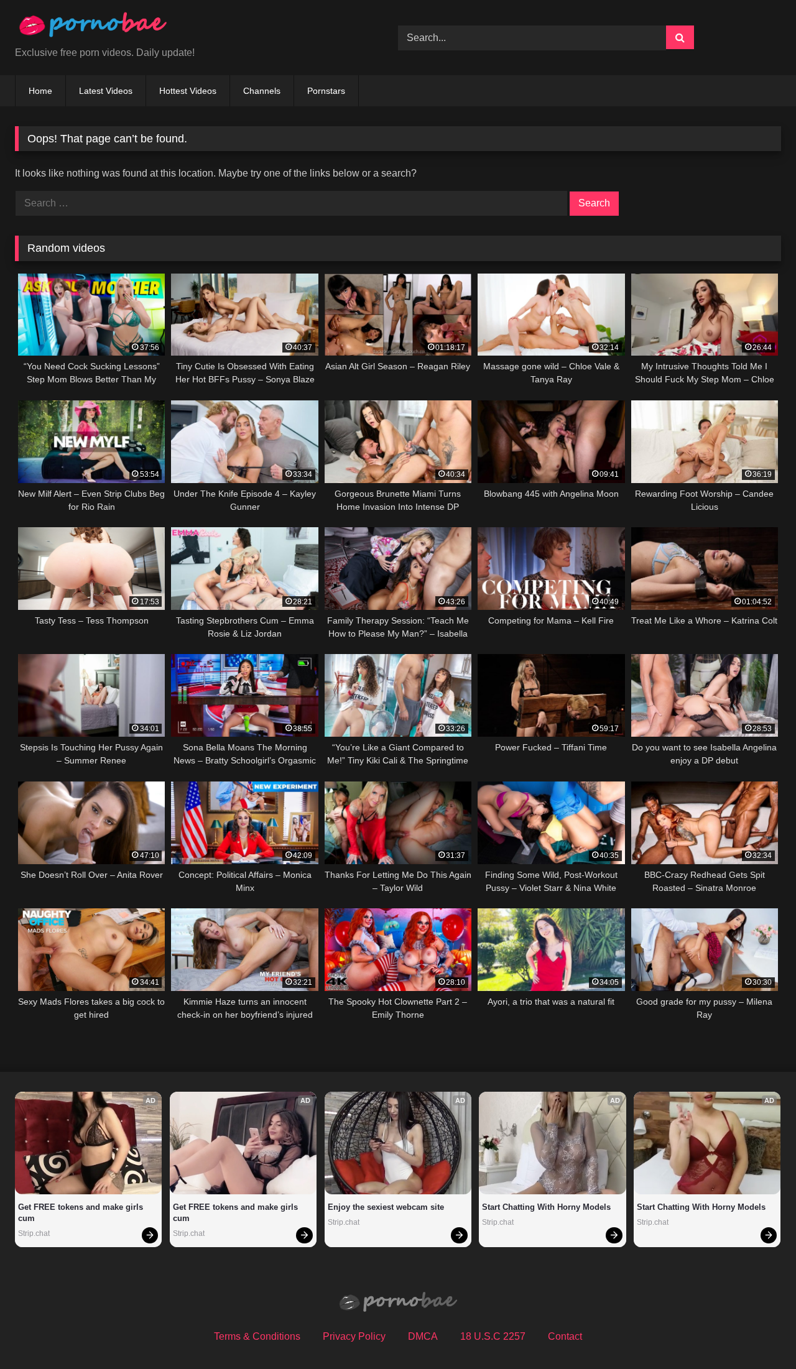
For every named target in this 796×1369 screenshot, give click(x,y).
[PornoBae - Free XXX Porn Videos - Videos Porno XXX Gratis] (92, 27)
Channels (261, 91)
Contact (565, 1336)
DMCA (423, 1336)
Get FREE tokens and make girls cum (82, 1212)
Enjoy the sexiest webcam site (386, 1207)
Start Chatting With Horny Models (546, 1207)
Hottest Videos (187, 91)
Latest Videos (105, 91)
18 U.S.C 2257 (492, 1336)
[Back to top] (757, 1332)
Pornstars (326, 91)
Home (40, 91)
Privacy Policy (354, 1336)
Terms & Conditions (257, 1336)
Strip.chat (34, 1233)
